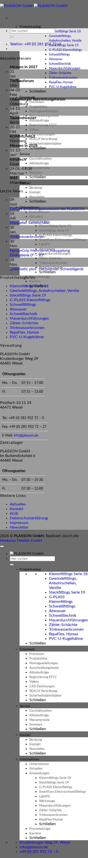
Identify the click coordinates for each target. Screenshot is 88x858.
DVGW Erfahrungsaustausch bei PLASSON (47, 209)
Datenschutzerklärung (29, 518)
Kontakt (16, 509)
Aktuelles (18, 504)
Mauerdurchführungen (29, 318)
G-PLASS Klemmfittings (30, 300)
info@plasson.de (26, 435)
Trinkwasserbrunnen (27, 237)
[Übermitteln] (12, 36)
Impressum (19, 523)
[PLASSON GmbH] (33, 6)
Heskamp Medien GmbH (21, 540)
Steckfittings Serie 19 (28, 295)
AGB (14, 513)
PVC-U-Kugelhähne (63, 87)
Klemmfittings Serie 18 (29, 286)
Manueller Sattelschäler (30, 223)
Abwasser (18, 309)
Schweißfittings (23, 305)
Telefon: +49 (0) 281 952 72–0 (35, 44)
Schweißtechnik (23, 314)
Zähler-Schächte (24, 323)
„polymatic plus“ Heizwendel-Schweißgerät (47, 269)
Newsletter (19, 527)
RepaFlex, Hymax (24, 332)
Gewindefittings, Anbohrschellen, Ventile (65, 38)
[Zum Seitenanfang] (2, 546)
